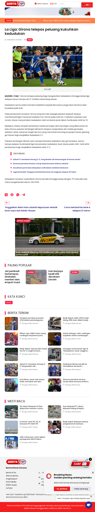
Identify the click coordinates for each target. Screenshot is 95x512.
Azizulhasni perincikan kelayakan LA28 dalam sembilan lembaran (40, 168)
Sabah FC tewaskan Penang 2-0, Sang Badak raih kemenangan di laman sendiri (46, 159)
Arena (30, 40)
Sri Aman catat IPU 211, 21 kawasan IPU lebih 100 (30, 423)
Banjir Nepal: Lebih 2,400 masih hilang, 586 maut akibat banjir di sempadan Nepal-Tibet (76, 319)
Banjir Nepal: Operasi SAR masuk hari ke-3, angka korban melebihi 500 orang (33, 350)
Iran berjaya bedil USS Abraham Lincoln (55, 275)
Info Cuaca (42, 4)
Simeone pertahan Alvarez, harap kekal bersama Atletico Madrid (40, 163)
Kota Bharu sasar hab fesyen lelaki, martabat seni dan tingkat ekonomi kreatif (32, 380)
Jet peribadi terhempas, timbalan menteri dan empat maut (12, 276)
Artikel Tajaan (23, 221)
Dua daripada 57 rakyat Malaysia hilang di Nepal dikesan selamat (73, 407)
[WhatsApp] (17, 195)
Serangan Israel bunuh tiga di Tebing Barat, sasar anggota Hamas (75, 350)
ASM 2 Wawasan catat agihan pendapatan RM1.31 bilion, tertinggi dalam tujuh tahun (32, 438)
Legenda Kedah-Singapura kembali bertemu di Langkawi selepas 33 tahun (44, 172)
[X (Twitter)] (6, 195)
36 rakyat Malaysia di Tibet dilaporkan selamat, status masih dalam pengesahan (31, 407)
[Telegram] (23, 195)
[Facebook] (12, 195)
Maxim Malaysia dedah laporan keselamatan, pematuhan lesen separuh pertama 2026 (47, 253)
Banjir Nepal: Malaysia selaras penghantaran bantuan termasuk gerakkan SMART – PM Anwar (76, 423)
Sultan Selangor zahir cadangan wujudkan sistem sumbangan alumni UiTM (76, 334)
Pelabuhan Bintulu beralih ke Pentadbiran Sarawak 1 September (75, 365)
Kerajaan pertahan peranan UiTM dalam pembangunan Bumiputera (32, 319)
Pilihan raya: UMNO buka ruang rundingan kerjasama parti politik (52, 20)
